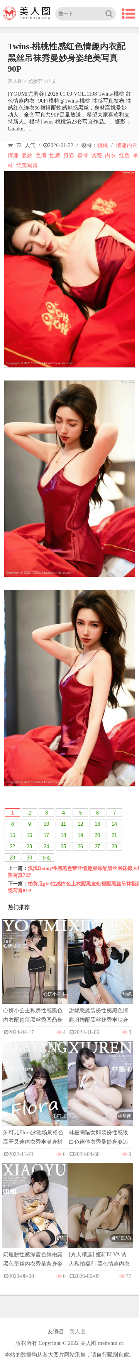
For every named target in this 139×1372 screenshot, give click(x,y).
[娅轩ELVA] (100, 1213)
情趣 (13, 155)
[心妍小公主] (35, 969)
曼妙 (27, 155)
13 (97, 824)
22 (12, 846)
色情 (41, 155)
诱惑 (96, 155)
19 (80, 835)
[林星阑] (100, 1091)
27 (97, 846)
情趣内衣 (126, 145)
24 (46, 846)
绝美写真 (27, 165)
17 (46, 835)
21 (114, 835)
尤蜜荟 (35, 81)
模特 (82, 155)
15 (12, 835)
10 (46, 824)
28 (114, 846)
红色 (124, 155)
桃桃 (102, 145)
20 (97, 835)
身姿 (68, 155)
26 (80, 846)
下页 (46, 858)
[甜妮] (100, 969)
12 (80, 824)
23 (29, 846)
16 (29, 835)
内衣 (110, 155)
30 (29, 858)
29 (12, 858)
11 (63, 824)
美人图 (15, 81)
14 (114, 824)
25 (63, 846)
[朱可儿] (35, 1091)
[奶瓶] (35, 1213)
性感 (54, 155)
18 (63, 835)
